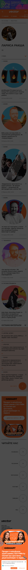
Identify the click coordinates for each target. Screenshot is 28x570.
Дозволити (14, 568)
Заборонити (22, 568)
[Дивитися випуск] (14, 538)
